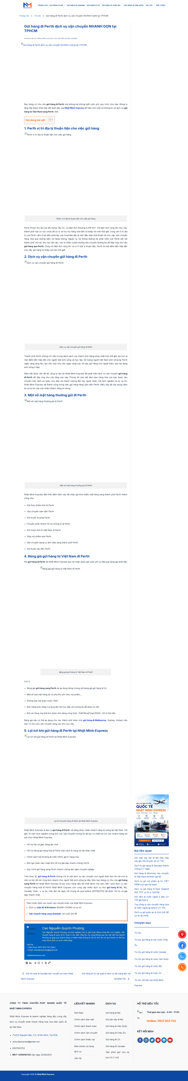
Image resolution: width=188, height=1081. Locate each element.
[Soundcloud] (35, 963)
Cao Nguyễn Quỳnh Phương (66, 38)
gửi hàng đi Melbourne (94, 720)
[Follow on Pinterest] (158, 1040)
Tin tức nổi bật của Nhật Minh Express (148, 983)
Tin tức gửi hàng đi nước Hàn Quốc (151, 959)
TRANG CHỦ (43, 5)
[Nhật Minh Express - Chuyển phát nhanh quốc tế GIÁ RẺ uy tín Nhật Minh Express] (27, 5)
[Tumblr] (46, 963)
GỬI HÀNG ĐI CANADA (76, 5)
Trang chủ (24, 15)
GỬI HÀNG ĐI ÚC (93, 5)
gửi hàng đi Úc (114, 887)
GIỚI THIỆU (160, 5)
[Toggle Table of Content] (49, 120)
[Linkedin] (30, 963)
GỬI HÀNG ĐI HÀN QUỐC (134, 5)
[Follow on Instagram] (146, 1040)
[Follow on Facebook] (140, 1040)
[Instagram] (39, 963)
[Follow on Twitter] (152, 1040)
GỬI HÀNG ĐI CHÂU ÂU (111, 5)
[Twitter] (42, 963)
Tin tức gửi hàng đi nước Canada (150, 952)
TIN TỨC (149, 5)
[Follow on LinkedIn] (164, 1040)
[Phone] (49, 963)
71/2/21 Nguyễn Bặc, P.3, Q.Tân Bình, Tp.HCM (34, 1035)
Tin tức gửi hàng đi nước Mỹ (148, 966)
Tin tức (37, 15)
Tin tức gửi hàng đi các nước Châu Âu (151, 942)
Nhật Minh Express (74, 108)
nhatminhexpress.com (36, 955)
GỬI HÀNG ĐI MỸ (56, 5)
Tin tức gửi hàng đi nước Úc (148, 973)
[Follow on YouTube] (170, 1040)
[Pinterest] (27, 963)
